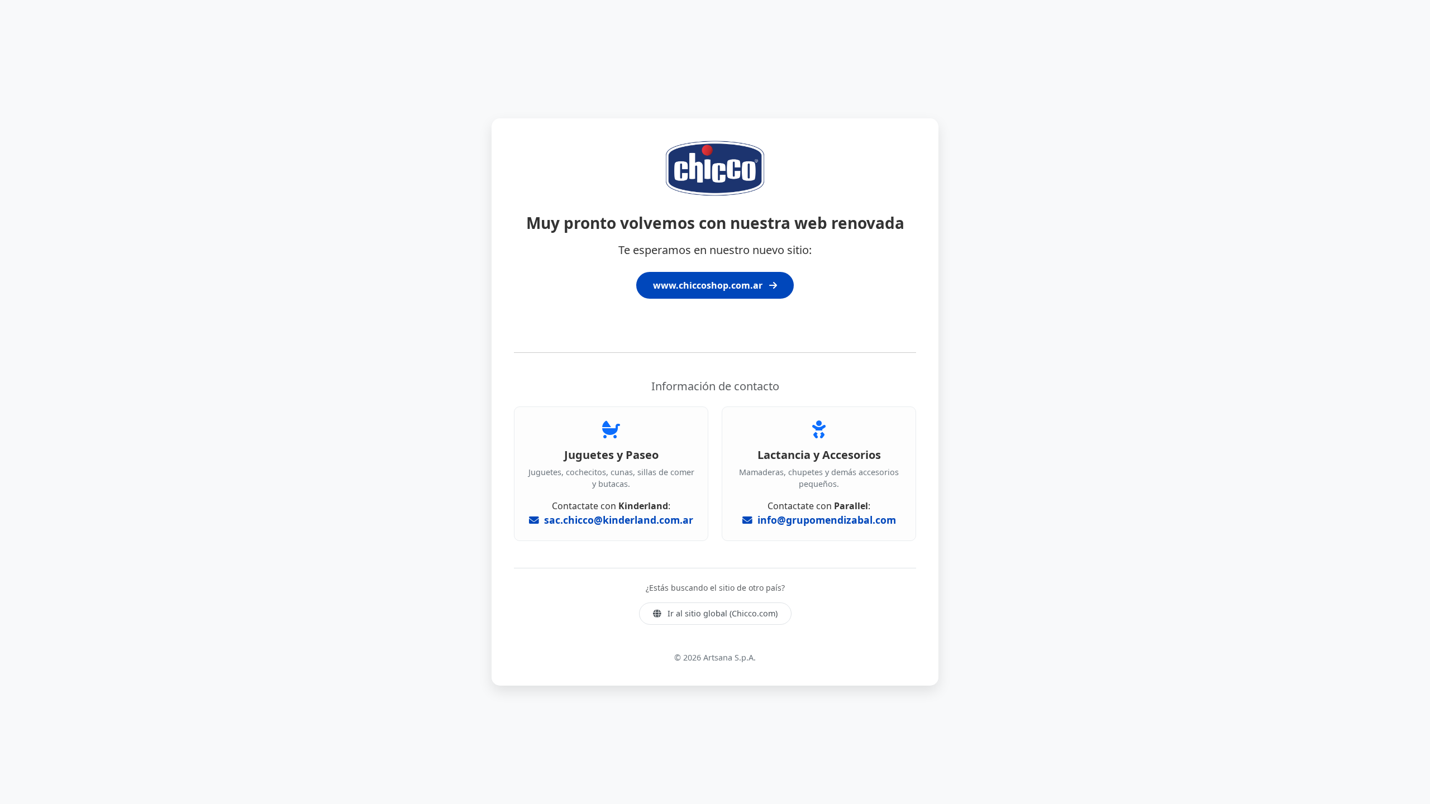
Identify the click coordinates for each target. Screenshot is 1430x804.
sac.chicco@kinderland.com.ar (617, 520)
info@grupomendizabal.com (825, 520)
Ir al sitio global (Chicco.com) (721, 613)
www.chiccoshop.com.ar (709, 285)
